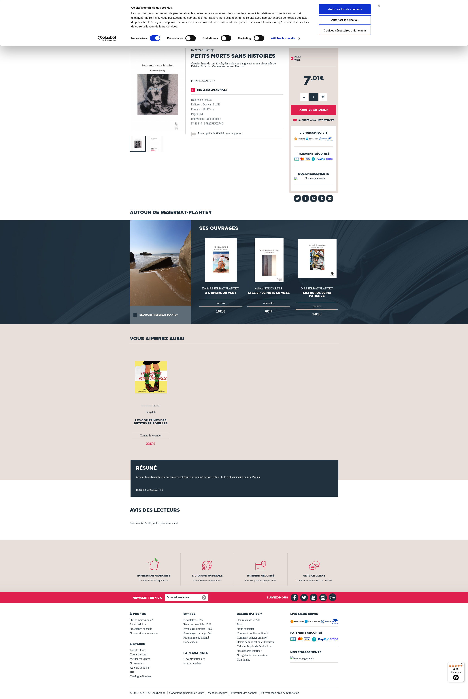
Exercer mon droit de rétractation (280, 692)
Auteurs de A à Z (140, 667)
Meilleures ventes (140, 658)
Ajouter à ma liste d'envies (316, 120)
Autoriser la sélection (344, 19)
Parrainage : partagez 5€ (197, 633)
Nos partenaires (192, 663)
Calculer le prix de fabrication (254, 646)
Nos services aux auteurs (144, 633)
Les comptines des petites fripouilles (150, 422)
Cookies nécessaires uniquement (345, 30)
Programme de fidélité (196, 637)
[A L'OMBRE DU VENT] (220, 259)
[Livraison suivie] (313, 139)
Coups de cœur (138, 654)
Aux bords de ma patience (317, 294)
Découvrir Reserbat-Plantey (158, 315)
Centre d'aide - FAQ (248, 620)
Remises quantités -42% (197, 624)
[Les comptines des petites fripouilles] (150, 376)
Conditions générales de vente (186, 692)
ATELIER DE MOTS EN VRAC (269, 292)
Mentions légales (217, 692)
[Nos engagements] (313, 178)
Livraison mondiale (207, 575)
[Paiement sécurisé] (313, 160)
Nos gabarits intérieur (249, 650)
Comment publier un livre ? (252, 633)
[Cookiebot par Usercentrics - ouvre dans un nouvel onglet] (107, 38)
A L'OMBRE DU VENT (220, 292)
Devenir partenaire (194, 658)
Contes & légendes (151, 435)
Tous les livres (138, 650)
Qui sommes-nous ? (141, 620)
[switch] (190, 38)
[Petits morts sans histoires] (157, 131)
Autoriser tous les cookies (345, 9)
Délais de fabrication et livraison (255, 642)
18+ (132, 672)
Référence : (197, 99)
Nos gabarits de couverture (252, 655)
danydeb (151, 412)
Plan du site (243, 659)
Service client (314, 575)
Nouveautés (137, 663)
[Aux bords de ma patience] (317, 258)
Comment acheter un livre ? (253, 637)
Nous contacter (245, 628)
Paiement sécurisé (260, 575)
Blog (239, 624)
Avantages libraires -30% (197, 628)
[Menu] (462, 664)
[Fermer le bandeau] (379, 5)
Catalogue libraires (140, 676)
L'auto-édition (138, 624)
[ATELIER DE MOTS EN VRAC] (269, 259)
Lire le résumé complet (212, 90)
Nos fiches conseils (141, 628)
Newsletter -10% (193, 620)
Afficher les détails (283, 38)
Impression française (153, 575)
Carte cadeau (190, 642)
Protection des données (244, 692)
